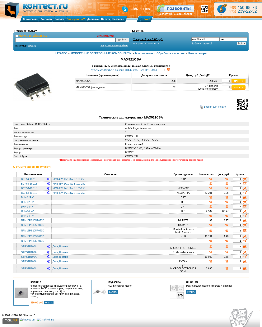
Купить (49, 302)
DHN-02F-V (27, 197)
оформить (139, 43)
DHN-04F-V (27, 206)
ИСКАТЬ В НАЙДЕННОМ (33, 35)
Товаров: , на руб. (148, 39)
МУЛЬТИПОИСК (105, 36)
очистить (153, 43)
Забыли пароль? (201, 43)
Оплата (105, 19)
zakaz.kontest (140, 9)
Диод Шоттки (61, 246)
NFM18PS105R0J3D (32, 220)
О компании (30, 19)
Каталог (59, 19)
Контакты (46, 19)
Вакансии (118, 19)
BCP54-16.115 (29, 179)
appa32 (32, 45)
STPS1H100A (29, 246)
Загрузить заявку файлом (114, 45)
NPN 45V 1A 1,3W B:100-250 (70, 179)
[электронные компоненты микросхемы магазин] (238, 9)
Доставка (93, 19)
